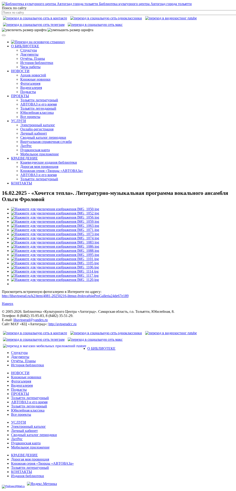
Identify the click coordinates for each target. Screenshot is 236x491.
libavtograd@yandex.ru (30, 320)
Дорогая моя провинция (39, 167)
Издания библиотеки (27, 476)
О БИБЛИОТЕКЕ (25, 46)
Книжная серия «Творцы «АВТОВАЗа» (51, 171)
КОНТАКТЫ (21, 183)
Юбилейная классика (37, 112)
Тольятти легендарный (38, 108)
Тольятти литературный (39, 100)
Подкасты (28, 92)
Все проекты (30, 117)
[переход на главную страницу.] (38, 42)
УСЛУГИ (18, 121)
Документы (29, 54)
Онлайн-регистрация (36, 129)
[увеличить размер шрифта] (24, 30)
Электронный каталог (37, 125)
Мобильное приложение (39, 154)
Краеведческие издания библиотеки (48, 162)
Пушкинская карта (35, 150)
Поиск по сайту (14, 8)
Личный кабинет (33, 133)
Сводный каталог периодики (43, 137)
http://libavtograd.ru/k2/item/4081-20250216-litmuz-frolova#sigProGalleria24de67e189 (65, 296)
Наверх (7, 304)
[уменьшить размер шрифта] (70, 30)
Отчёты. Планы (32, 58)
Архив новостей (33, 75)
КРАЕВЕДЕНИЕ (24, 158)
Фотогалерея (30, 83)
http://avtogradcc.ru (62, 324)
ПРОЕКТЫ (20, 96)
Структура (28, 50)
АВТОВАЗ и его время (38, 104)
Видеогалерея (31, 88)
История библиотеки (36, 63)
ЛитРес (26, 146)
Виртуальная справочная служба (46, 142)
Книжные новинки (35, 79)
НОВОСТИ (20, 71)
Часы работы (30, 67)
